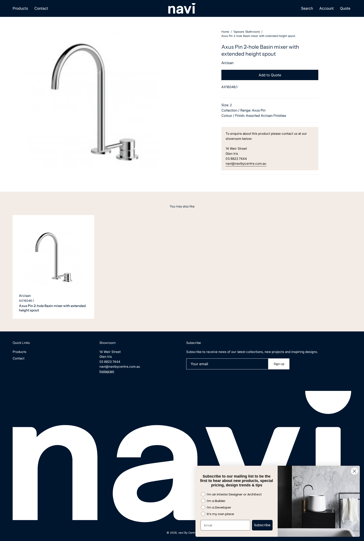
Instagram (106, 371)
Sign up (279, 364)
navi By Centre (187, 532)
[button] (307, 8)
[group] (182, 267)
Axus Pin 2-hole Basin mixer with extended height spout (52, 308)
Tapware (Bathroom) (246, 31)
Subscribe (262, 525)
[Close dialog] (354, 471)
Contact (18, 358)
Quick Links (21, 343)
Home (225, 31)
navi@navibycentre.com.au (246, 163)
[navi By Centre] (182, 8)
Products (19, 352)
